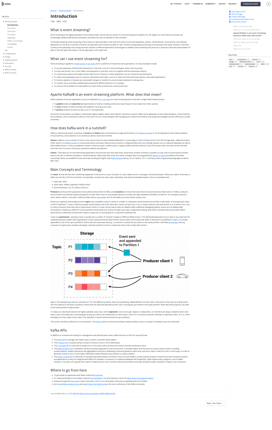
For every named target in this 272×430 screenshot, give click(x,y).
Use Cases (75, 381)
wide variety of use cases (85, 64)
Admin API (61, 340)
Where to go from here (242, 49)
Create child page (238, 17)
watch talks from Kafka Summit (95, 384)
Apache (222, 4)
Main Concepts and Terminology (245, 42)
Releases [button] (232, 4)
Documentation (96, 378)
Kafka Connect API (64, 357)
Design (98, 322)
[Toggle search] (268, 4)
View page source (238, 11)
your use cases (104, 99)
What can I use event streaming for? (246, 30)
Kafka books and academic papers (140, 378)
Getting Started (65, 10)
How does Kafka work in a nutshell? (246, 39)
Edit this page (236, 14)
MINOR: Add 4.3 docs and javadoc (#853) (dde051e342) (94, 393)
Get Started (176, 4)
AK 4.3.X (53, 10)
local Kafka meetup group (69, 384)
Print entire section (239, 22)
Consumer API (63, 346)
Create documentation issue (242, 19)
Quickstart (98, 375)
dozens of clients (159, 155)
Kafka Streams (117, 158)
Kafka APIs (237, 45)
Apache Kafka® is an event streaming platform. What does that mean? (249, 34)
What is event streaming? (242, 26)
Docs (187, 4)
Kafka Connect (71, 143)
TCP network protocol (143, 133)
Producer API (62, 343)
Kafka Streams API (64, 348)
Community (210, 4)
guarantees (101, 197)
